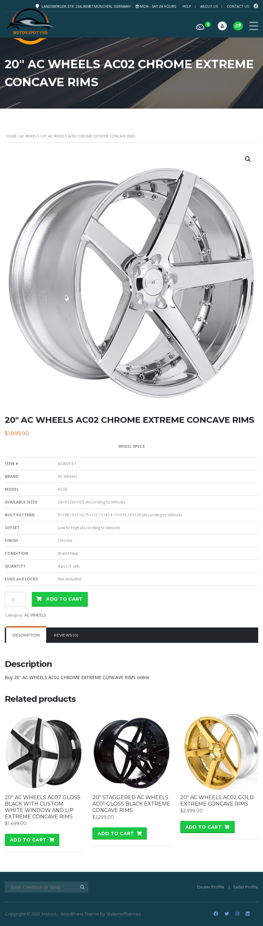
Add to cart (64, 599)
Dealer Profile (210, 887)
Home (11, 136)
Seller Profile (245, 887)
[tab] (26, 635)
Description (26, 635)
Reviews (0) (66, 635)
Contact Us (238, 6)
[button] (248, 159)
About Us (209, 6)
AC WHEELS (29, 136)
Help (186, 6)
